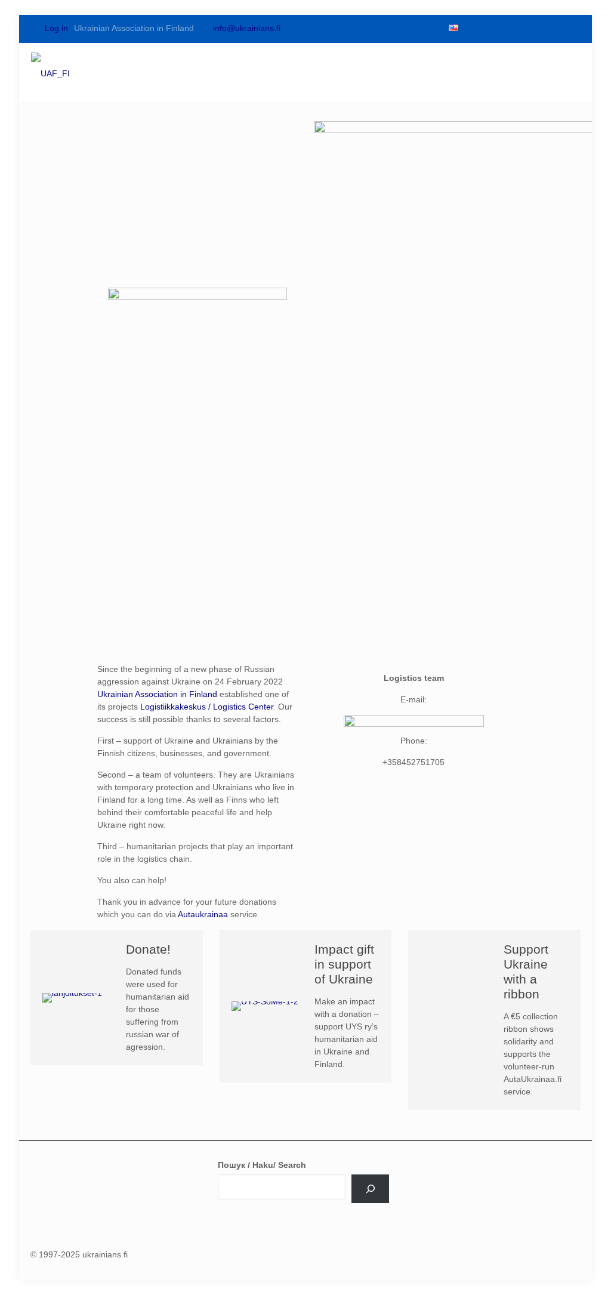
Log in (55, 28)
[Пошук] (370, 1188)
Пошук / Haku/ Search (262, 1165)
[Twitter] (491, 28)
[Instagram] (552, 28)
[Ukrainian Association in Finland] (50, 73)
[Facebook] (470, 28)
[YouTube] (511, 28)
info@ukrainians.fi (246, 28)
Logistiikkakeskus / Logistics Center (206, 706)
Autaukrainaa (203, 914)
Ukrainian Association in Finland (157, 694)
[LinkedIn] (531, 28)
